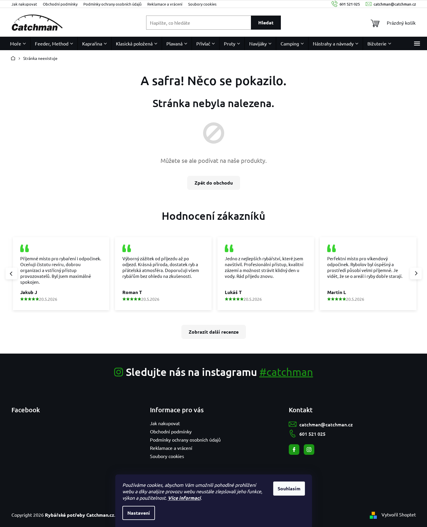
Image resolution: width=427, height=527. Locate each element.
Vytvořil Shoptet (399, 514)
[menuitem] (18, 43)
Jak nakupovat (24, 3)
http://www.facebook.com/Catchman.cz (294, 449)
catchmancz (309, 449)
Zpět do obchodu (214, 183)
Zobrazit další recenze (214, 332)
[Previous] (11, 273)
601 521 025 (312, 433)
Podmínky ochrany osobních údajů (112, 3)
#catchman (286, 371)
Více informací (184, 498)
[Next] (416, 273)
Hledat (266, 22)
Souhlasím (289, 488)
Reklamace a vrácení (164, 3)
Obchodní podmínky (60, 3)
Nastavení (138, 513)
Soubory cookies (202, 3)
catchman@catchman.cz (326, 424)
